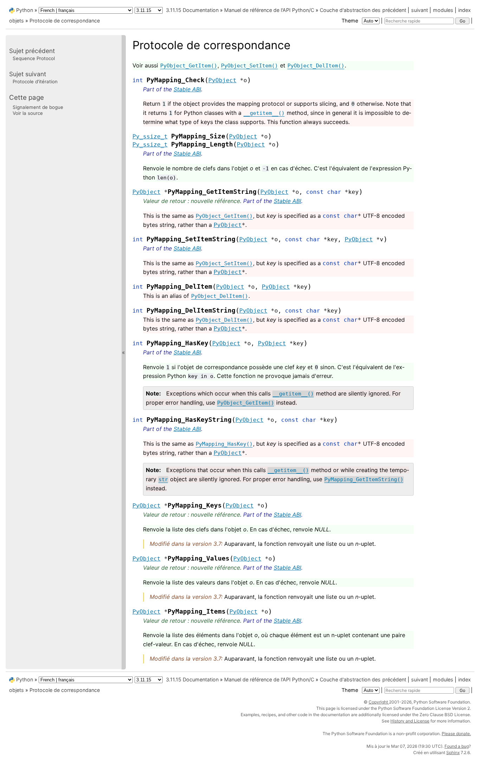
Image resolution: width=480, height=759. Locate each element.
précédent (394, 10)
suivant (419, 10)
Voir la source (28, 113)
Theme (350, 21)
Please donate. (456, 733)
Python (24, 10)
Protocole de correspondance (65, 21)
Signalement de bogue (38, 107)
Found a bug (457, 746)
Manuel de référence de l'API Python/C (269, 10)
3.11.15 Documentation (192, 10)
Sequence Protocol (34, 58)
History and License (409, 721)
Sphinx (453, 752)
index (464, 10)
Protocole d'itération (35, 81)
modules (443, 10)
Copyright (379, 702)
